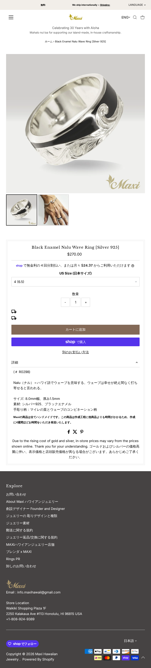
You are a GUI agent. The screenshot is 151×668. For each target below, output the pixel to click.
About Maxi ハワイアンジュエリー (32, 502)
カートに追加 (75, 329)
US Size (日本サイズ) (75, 273)
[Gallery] (75, 140)
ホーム (48, 41)
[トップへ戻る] (143, 657)
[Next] (105, 5)
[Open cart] (143, 17)
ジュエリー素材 (17, 523)
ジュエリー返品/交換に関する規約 (31, 537)
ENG (125, 17)
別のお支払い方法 (75, 352)
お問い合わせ (16, 494)
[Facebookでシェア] (69, 433)
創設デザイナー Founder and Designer (35, 509)
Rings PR (13, 559)
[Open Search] (135, 17)
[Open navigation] (24, 17)
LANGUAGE (136, 4)
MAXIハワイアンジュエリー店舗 (30, 545)
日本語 (129, 641)
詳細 (14, 362)
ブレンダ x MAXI (18, 552)
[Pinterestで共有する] (81, 433)
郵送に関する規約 (19, 530)
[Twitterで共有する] (75, 433)
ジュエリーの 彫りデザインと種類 (33, 516)
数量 (75, 294)
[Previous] (45, 5)
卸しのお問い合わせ (21, 566)
